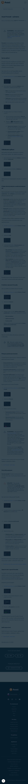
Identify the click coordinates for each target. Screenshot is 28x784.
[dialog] (14, 392)
